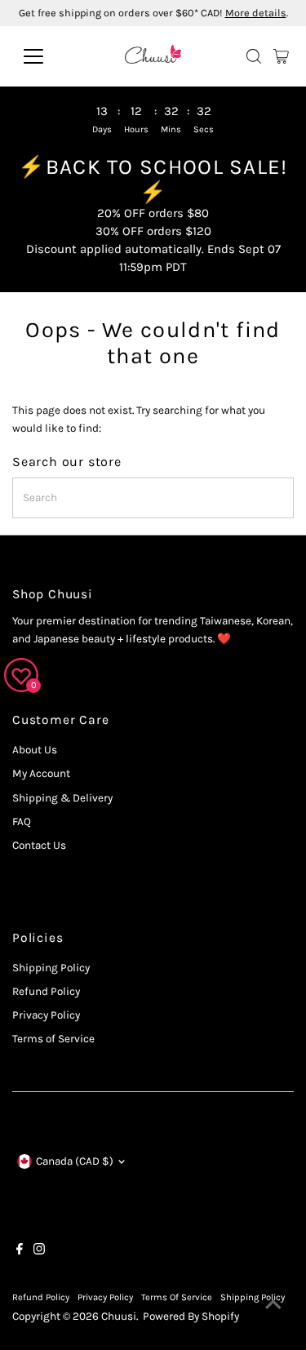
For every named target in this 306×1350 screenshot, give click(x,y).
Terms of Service (53, 1038)
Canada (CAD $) (74, 1161)
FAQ (21, 821)
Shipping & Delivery (62, 798)
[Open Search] (253, 56)
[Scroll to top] (273, 1305)
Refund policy (40, 1297)
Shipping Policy (51, 967)
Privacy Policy (46, 1015)
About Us (34, 750)
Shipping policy (252, 1297)
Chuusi (118, 1316)
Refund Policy (46, 991)
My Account (41, 773)
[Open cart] (281, 56)
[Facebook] (19, 1251)
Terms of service (176, 1297)
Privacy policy (105, 1297)
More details (255, 13)
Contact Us (39, 845)
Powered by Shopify (191, 1316)
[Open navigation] (46, 56)
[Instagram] (39, 1251)
